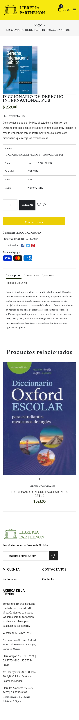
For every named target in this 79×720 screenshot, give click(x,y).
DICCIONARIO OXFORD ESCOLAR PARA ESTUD (39, 494)
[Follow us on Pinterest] (33, 245)
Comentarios (32, 275)
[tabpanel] (39, 418)
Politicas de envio (16, 282)
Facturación (10, 579)
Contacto (48, 579)
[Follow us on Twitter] (28, 245)
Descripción (13, 275)
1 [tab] (39, 479)
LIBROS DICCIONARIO (28, 232)
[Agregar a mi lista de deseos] (39, 205)
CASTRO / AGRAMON (26, 239)
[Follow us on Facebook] (23, 245)
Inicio (38, 25)
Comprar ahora (34, 222)
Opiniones (48, 275)
